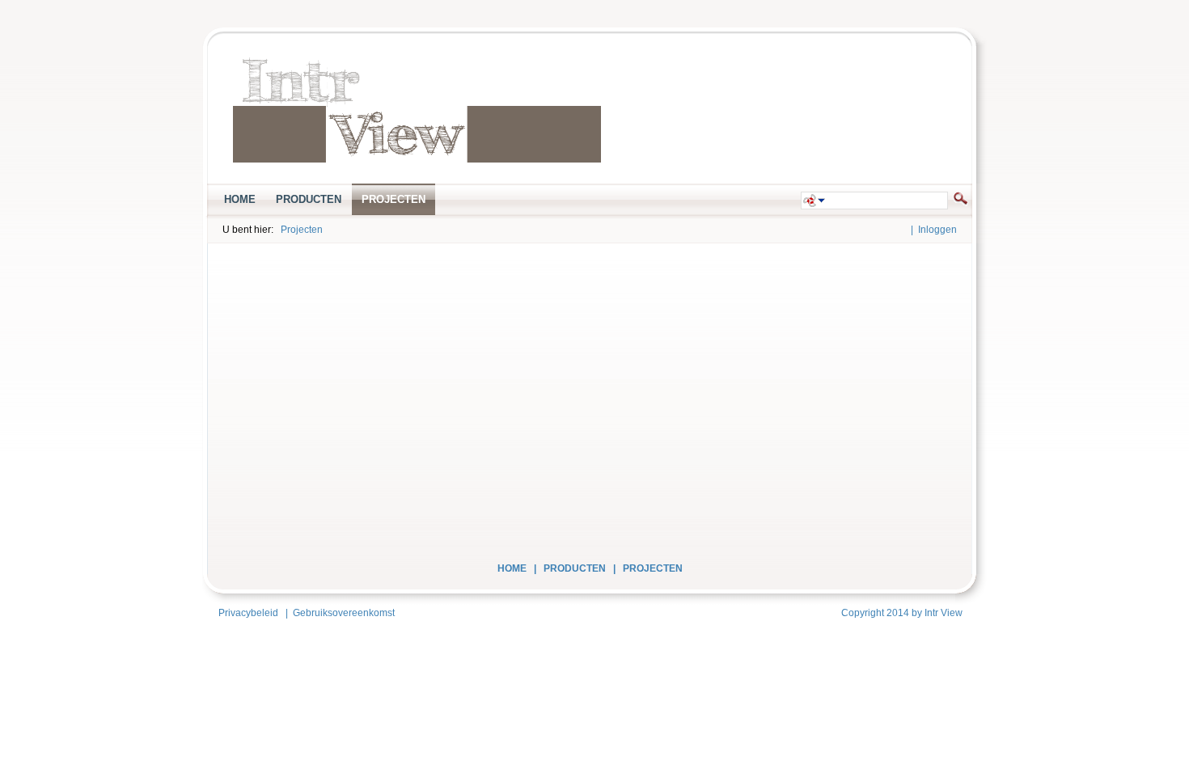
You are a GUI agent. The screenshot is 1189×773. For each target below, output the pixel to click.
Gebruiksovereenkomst (344, 613)
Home (512, 568)
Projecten (302, 229)
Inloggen (937, 229)
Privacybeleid (248, 613)
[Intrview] (417, 110)
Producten (575, 568)
